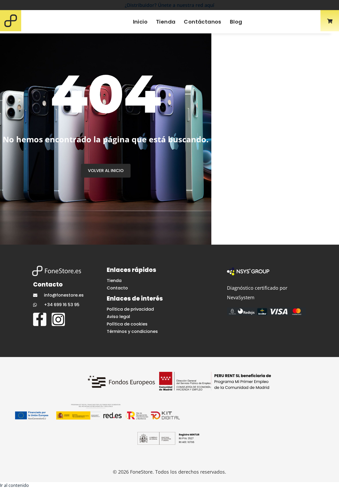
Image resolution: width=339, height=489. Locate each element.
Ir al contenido (14, 485)
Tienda (165, 21)
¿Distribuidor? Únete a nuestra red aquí (169, 5)
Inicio (140, 21)
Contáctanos (202, 21)
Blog (236, 21)
